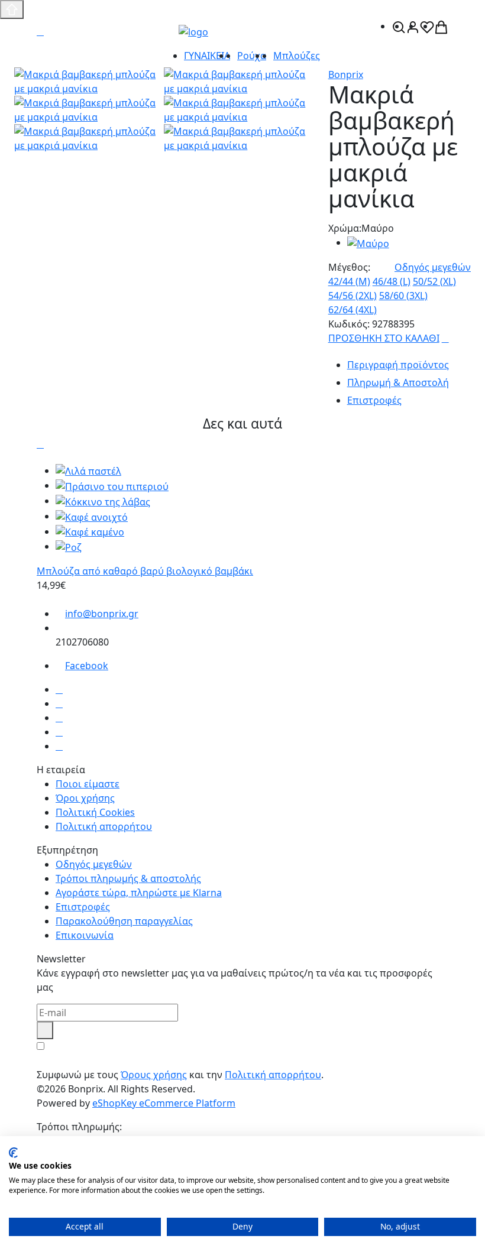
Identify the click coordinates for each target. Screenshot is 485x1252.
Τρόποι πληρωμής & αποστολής (128, 878)
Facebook (86, 665)
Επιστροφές (83, 906)
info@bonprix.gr (101, 613)
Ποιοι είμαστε (87, 783)
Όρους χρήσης (154, 1074)
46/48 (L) (391, 281)
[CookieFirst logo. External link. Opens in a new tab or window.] (13, 1152)
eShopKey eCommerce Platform (163, 1103)
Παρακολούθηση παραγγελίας (124, 920)
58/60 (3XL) (403, 295)
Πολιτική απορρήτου (104, 826)
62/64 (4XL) (352, 309)
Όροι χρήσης (85, 798)
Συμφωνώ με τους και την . (180, 1074)
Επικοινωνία (85, 935)
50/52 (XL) (434, 281)
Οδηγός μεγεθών (433, 267)
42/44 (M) (349, 281)
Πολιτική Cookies (95, 812)
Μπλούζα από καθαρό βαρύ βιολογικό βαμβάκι (145, 571)
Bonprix (345, 74)
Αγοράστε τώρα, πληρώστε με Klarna (139, 892)
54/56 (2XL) (352, 295)
